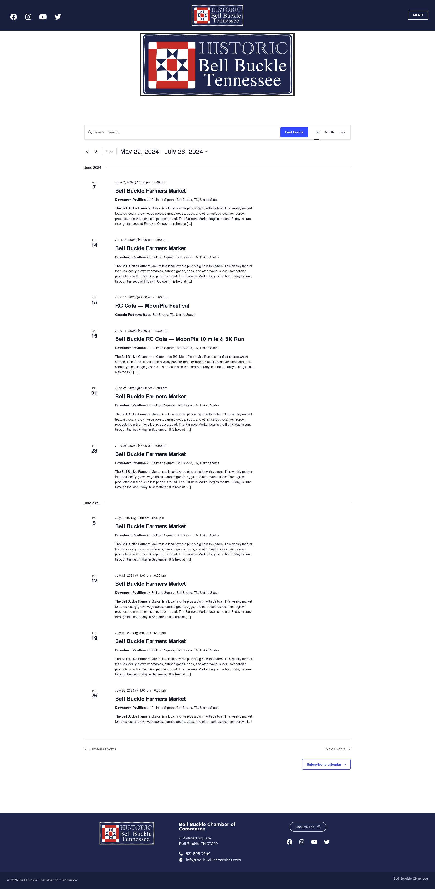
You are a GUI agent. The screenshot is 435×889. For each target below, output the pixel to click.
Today (109, 151)
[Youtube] (43, 17)
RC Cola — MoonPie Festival (152, 305)
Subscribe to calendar (324, 764)
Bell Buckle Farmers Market (150, 190)
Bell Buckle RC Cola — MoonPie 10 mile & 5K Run (179, 338)
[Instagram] (28, 17)
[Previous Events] (87, 151)
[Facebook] (13, 17)
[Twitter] (58, 17)
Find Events (294, 132)
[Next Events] (96, 151)
